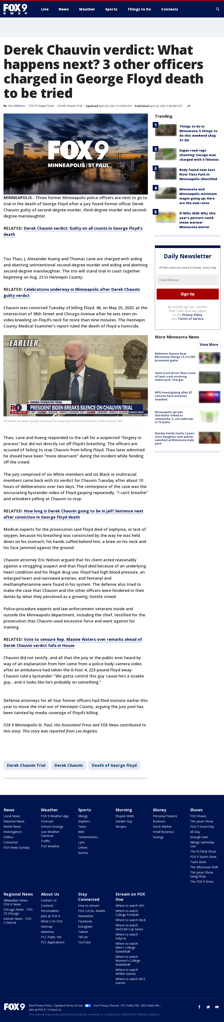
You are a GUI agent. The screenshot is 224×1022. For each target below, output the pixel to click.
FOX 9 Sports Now (203, 857)
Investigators (13, 832)
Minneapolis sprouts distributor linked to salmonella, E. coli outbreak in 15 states (174, 417)
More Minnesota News (177, 337)
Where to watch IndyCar (127, 936)
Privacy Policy (192, 315)
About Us (50, 894)
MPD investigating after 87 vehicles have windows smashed (173, 395)
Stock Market (162, 826)
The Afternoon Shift (204, 867)
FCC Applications (53, 942)
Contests (47, 905)
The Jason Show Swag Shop (201, 874)
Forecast (47, 821)
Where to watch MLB (131, 920)
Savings (158, 837)
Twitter (83, 932)
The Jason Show (201, 821)
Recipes (121, 826)
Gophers (84, 821)
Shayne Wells (125, 816)
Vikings (83, 816)
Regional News (18, 894)
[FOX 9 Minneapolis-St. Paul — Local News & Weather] (18, 9)
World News (12, 826)
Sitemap (46, 926)
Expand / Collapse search (217, 9)
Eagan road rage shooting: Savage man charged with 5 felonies (199, 155)
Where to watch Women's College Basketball (128, 961)
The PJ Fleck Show (203, 851)
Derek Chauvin (68, 765)
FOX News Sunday (17, 847)
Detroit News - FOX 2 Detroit (17, 921)
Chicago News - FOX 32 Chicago (18, 911)
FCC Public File (51, 937)
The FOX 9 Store (202, 881)
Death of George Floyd (114, 765)
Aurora (83, 853)
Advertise (47, 932)
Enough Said (199, 837)
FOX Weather (50, 846)
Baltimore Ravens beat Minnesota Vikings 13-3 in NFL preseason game (175, 357)
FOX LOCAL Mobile (91, 911)
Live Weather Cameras (50, 834)
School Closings (52, 826)
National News (14, 821)
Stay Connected (88, 896)
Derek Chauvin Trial (70, 106)
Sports (84, 809)
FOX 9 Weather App (55, 816)
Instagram (85, 926)
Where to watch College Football (127, 913)
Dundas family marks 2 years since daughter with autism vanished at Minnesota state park (174, 438)
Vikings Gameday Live (202, 844)
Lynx (81, 842)
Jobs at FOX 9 (50, 916)
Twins (82, 826)
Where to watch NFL (130, 905)
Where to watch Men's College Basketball (127, 947)
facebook (199, 1006)
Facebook (85, 921)
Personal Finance (165, 816)
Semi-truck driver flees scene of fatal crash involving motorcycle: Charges (175, 376)
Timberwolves (88, 837)
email (217, 1006)
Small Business (163, 832)
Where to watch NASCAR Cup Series (129, 927)
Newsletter (86, 916)
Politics (9, 837)
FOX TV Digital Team (41, 106)
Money (159, 809)
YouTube (84, 942)
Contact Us (49, 900)
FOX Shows (198, 816)
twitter (208, 1006)
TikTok (83, 937)
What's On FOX (51, 921)
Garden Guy (124, 821)
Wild (81, 832)
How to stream (89, 905)
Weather (49, 809)
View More (209, 344)
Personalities (50, 911)
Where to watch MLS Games (130, 981)
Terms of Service (190, 319)
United (82, 847)
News (9, 809)
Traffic (45, 841)
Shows (196, 809)
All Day (195, 832)
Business (159, 821)
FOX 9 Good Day (202, 826)
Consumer (11, 842)
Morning (124, 809)
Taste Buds (198, 862)
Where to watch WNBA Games (127, 972)
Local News (12, 816)
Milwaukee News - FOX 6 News (17, 902)
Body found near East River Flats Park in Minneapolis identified (198, 174)
